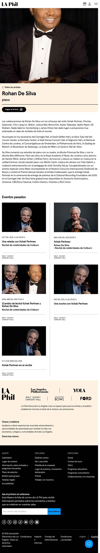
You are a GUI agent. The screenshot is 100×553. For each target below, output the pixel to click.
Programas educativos (77, 469)
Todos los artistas (12, 87)
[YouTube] (26, 522)
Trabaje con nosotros (44, 480)
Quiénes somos (42, 458)
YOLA (70, 465)
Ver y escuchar (41, 462)
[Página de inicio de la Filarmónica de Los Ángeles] (10, 4)
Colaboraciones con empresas (81, 477)
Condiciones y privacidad (66, 538)
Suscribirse (54, 511)
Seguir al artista (11, 109)
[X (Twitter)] (9, 522)
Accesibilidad (8, 484)
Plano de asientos (10, 472)
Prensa (38, 476)
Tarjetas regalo (8, 480)
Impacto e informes (38, 540)
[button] (96, 4)
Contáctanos (26, 537)
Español (94, 537)
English (83, 537)
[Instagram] (15, 522)
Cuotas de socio (75, 462)
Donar (70, 458)
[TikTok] (20, 522)
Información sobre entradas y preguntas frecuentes (15, 467)
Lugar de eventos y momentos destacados (48, 470)
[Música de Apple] (37, 522)
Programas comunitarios (78, 473)
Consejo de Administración (51, 538)
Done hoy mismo (10, 436)
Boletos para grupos (11, 476)
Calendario (7, 458)
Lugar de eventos (9, 462)
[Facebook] (4, 522)
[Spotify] (31, 522)
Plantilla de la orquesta (45, 465)
